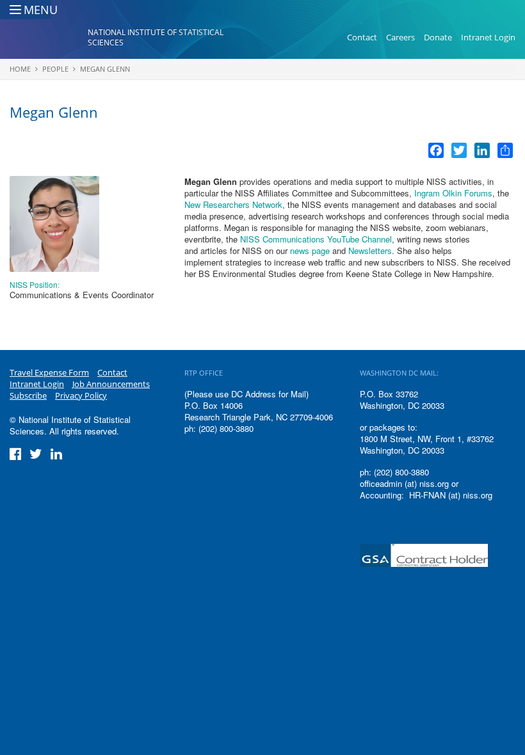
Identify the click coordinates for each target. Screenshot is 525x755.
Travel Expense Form (49, 372)
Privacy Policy (81, 395)
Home (20, 69)
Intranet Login (488, 37)
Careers (400, 37)
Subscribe (28, 395)
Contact (362, 37)
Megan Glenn (105, 69)
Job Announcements (111, 384)
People (55, 69)
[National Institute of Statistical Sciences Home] (49, 38)
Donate (438, 37)
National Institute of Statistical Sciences (155, 37)
